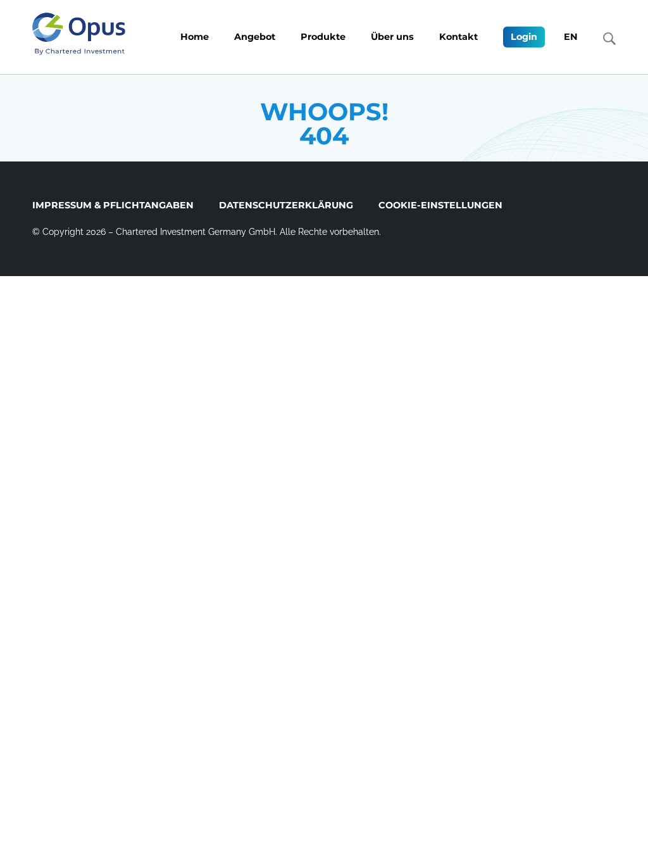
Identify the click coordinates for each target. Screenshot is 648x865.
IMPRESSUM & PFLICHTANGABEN (113, 205)
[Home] (78, 34)
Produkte (323, 36)
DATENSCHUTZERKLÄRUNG (286, 205)
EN (571, 36)
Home (194, 36)
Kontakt (458, 36)
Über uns (392, 36)
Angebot (254, 36)
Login (524, 36)
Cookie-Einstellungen (440, 205)
